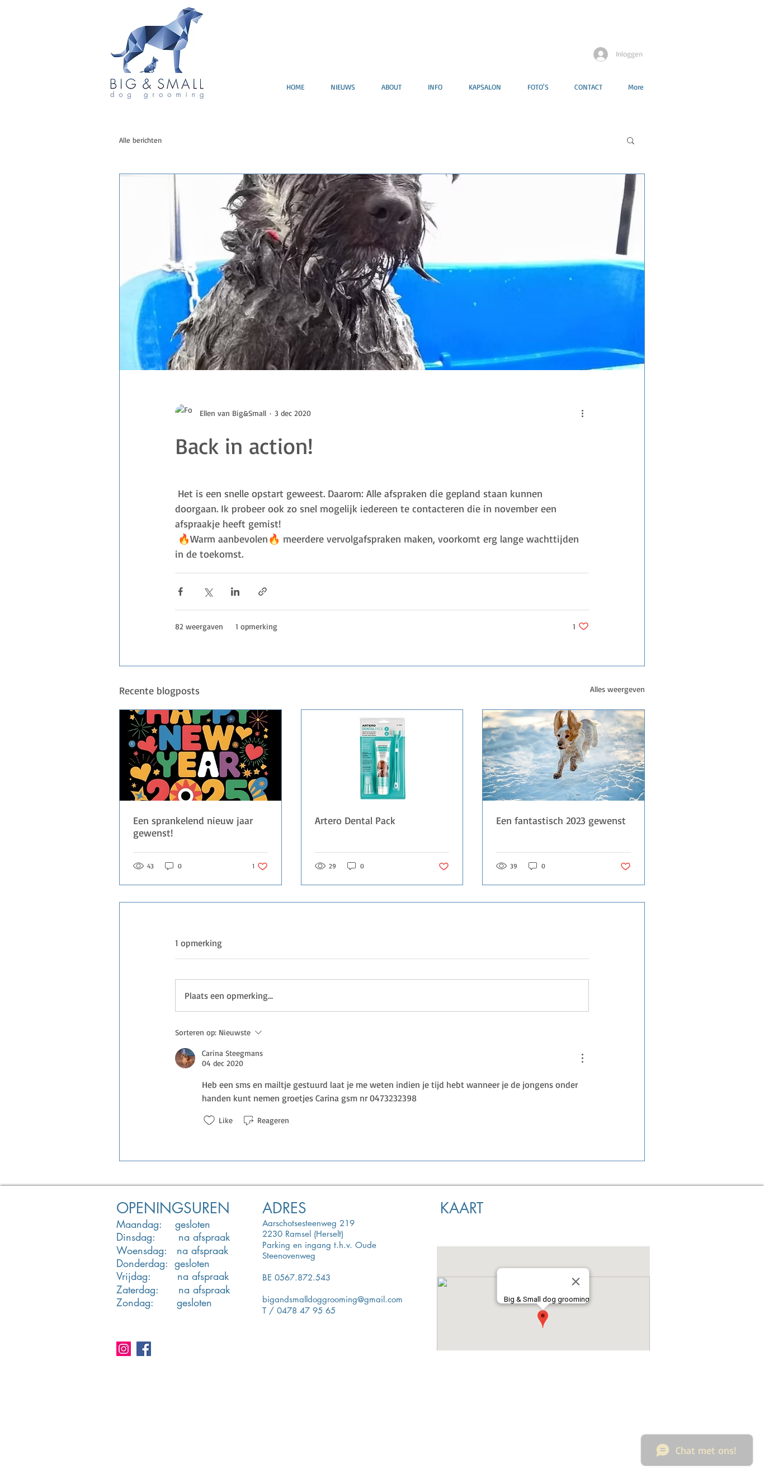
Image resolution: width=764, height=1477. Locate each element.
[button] (630, 139)
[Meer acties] (582, 412)
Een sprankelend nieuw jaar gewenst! (193, 826)
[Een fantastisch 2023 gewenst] (563, 755)
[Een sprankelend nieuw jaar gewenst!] (200, 755)
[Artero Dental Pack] (382, 755)
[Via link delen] (262, 591)
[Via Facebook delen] (180, 591)
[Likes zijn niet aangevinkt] (209, 1120)
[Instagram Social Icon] (123, 1349)
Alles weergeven (617, 689)
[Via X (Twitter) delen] (207, 591)
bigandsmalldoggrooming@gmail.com (332, 1299)
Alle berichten (140, 139)
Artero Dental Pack (355, 820)
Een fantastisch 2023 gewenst (561, 820)
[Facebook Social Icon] (143, 1349)
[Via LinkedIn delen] (235, 591)
